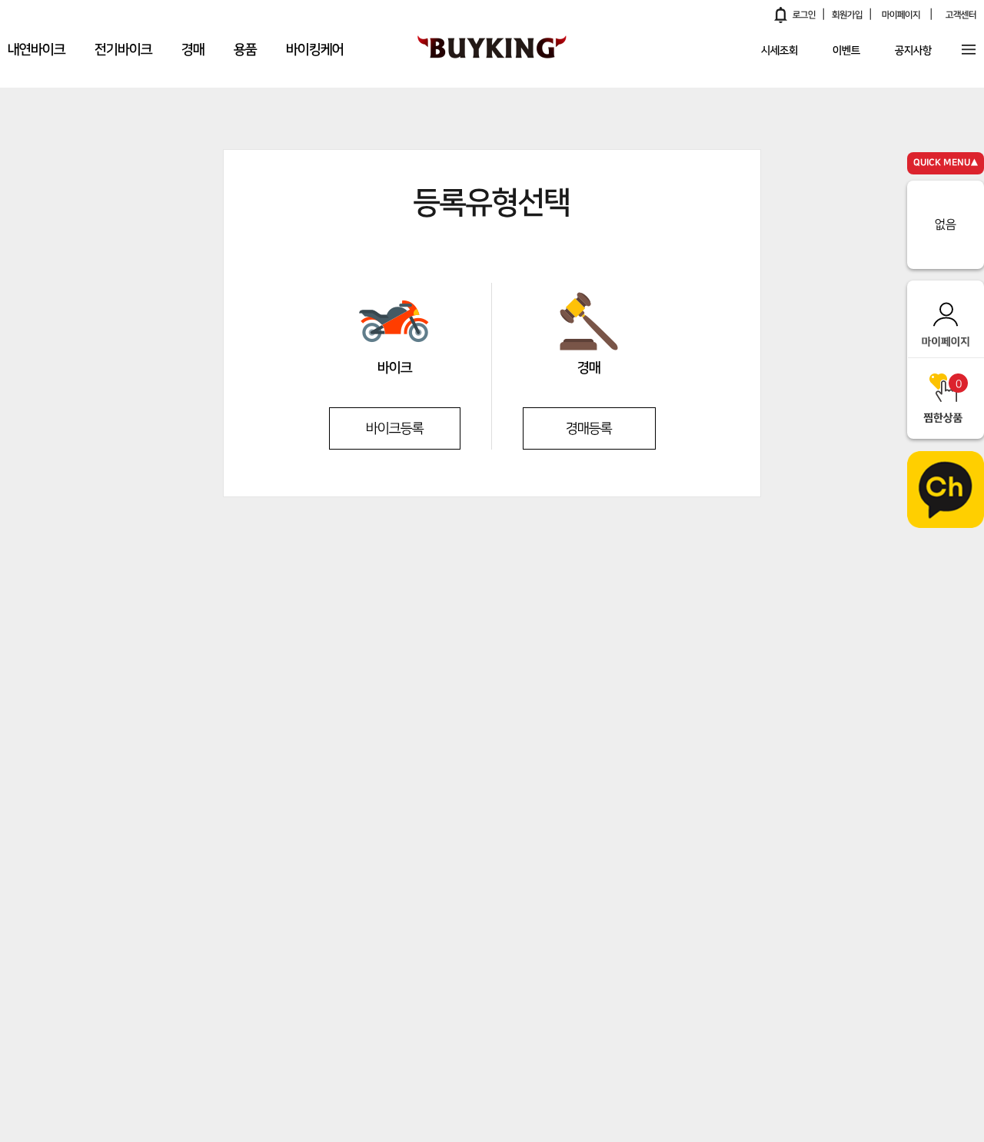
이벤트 (846, 51)
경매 (192, 50)
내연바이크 (36, 50)
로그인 (804, 15)
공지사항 (913, 51)
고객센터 (961, 15)
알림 (781, 14)
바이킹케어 (315, 50)
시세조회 (779, 51)
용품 (245, 50)
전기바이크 (123, 50)
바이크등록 (395, 428)
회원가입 (847, 15)
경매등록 (589, 428)
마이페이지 (901, 15)
